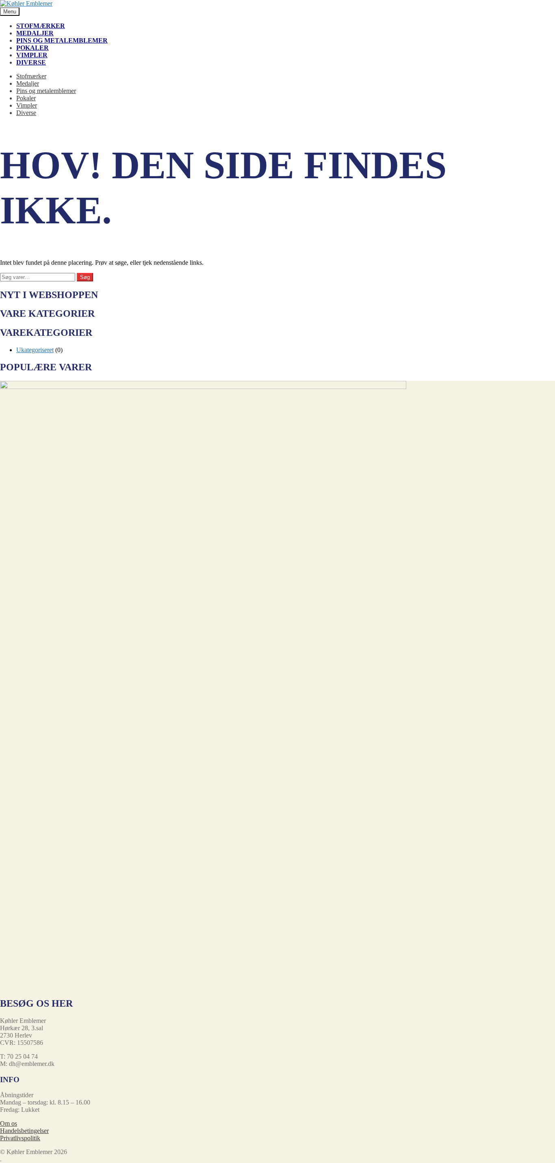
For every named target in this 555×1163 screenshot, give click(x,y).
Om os (8, 1123)
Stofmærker (40, 25)
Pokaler (32, 47)
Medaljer (35, 33)
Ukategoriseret (35, 349)
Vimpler (32, 55)
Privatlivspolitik (20, 1138)
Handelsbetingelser (24, 1130)
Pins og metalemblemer (62, 40)
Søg (85, 277)
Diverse (31, 62)
